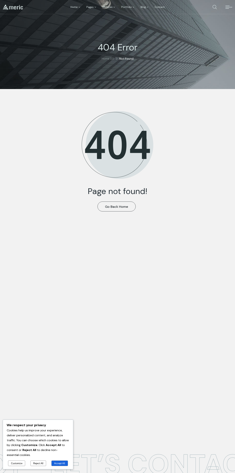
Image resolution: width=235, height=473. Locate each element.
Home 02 (108, 59)
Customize (16, 463)
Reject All (38, 463)
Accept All (59, 463)
